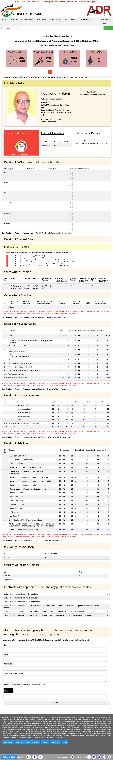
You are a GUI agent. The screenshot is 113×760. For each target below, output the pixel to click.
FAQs (65, 742)
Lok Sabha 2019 (17, 77)
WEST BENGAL (31, 77)
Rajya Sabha (41, 19)
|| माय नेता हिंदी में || (85, 19)
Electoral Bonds (70, 19)
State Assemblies (27, 19)
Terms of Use (55, 742)
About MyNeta (106, 19)
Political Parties (55, 19)
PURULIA (43, 77)
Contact (45, 742)
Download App (64, 757)
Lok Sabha (14, 19)
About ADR (107, 24)
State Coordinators (32, 742)
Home (4, 19)
